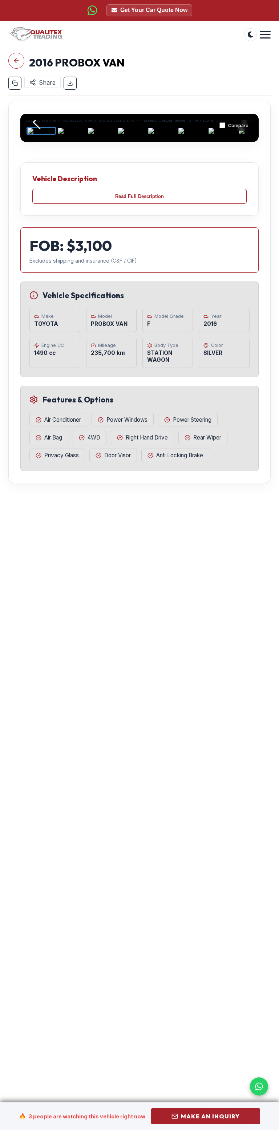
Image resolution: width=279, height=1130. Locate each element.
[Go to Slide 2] (71, 131)
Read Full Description (139, 196)
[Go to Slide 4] (131, 131)
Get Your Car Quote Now (153, 10)
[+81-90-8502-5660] (92, 10)
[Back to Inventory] (16, 61)
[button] (139, 123)
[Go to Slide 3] (101, 131)
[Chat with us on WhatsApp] (259, 1086)
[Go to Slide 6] (192, 131)
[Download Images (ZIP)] (70, 83)
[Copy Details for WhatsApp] (14, 83)
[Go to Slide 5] (162, 131)
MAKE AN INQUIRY (210, 1116)
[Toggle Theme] (250, 34)
